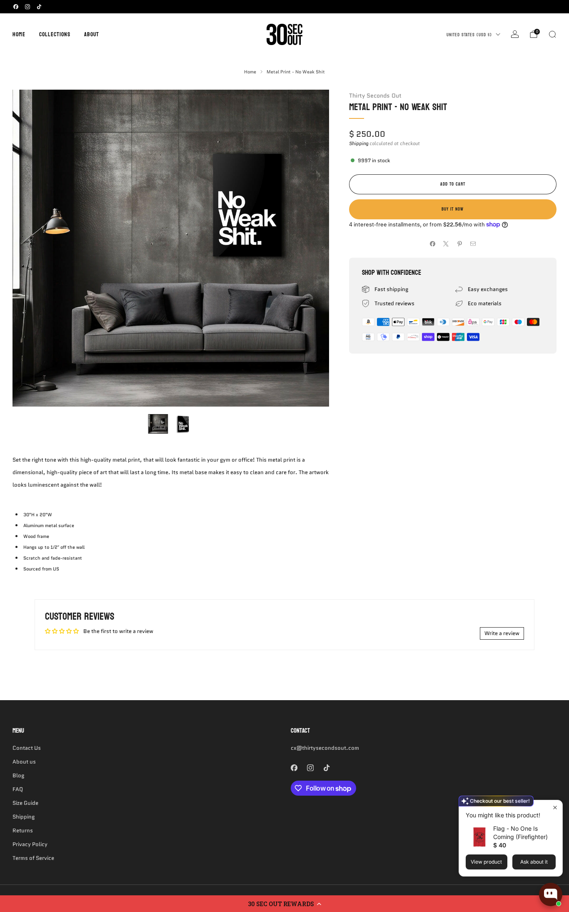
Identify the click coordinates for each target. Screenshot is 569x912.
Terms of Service (33, 858)
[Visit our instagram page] (27, 7)
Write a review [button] (501, 633)
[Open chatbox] (550, 894)
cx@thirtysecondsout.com (325, 748)
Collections (54, 34)
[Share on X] (446, 244)
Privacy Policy (29, 844)
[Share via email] (473, 244)
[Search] (552, 34)
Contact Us (26, 748)
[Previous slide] (28, 248)
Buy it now (453, 209)
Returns (22, 830)
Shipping (358, 143)
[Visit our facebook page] (16, 7)
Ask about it (534, 862)
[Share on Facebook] (432, 244)
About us (24, 762)
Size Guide (25, 803)
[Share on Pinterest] (459, 244)
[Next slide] (313, 248)
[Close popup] (555, 807)
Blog (18, 775)
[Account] (515, 34)
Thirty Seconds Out (375, 95)
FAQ (17, 789)
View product (486, 862)
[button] (284, 903)
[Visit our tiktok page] (39, 7)
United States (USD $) (469, 34)
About (91, 34)
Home (18, 34)
